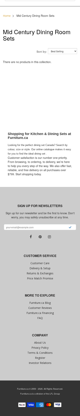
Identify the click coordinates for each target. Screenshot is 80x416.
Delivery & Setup (40, 268)
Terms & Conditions (40, 353)
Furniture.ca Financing (40, 313)
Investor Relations (40, 363)
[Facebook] (31, 237)
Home (7, 16)
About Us (40, 342)
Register (40, 358)
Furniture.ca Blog (40, 303)
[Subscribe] (70, 227)
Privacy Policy (40, 347)
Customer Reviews (40, 308)
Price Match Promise (40, 278)
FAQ (40, 318)
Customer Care (40, 263)
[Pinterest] (40, 237)
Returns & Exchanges (40, 273)
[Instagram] (49, 237)
